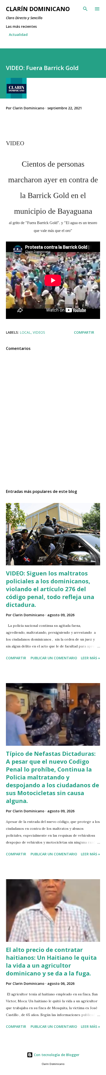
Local (25, 332)
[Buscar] (85, 9)
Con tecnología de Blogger (56, 1054)
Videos (39, 332)
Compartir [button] (84, 332)
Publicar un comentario (54, 658)
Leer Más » (90, 658)
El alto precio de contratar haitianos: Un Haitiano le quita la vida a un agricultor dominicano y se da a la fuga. (51, 961)
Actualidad (18, 34)
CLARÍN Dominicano (38, 9)
